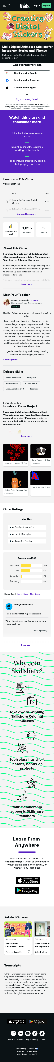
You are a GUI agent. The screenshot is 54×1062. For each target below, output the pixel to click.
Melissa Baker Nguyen (13, 490)
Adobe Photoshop (13, 378)
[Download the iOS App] (16, 1021)
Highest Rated (10, 594)
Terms (43, 1040)
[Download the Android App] (37, 1021)
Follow (35, 300)
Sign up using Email (27, 99)
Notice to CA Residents (27, 1051)
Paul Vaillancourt (38, 487)
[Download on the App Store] (27, 881)
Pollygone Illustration (24, 300)
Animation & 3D (31, 383)
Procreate (34, 389)
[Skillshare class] (18, 929)
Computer (31, 378)
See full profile (10, 359)
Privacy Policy (10, 106)
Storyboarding (12, 383)
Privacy (35, 1040)
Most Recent (35, 594)
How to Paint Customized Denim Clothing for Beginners (17, 946)
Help (27, 1040)
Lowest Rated (22, 594)
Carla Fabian (37, 460)
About (10, 1040)
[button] (4, 5)
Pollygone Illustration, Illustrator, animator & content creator (24, 56)
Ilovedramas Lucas (12, 463)
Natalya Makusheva (23, 604)
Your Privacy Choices (25, 1048)
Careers (19, 1040)
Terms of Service (39, 104)
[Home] (25, 5)
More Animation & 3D (15, 389)
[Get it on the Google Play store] (27, 890)
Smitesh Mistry (41, 952)
